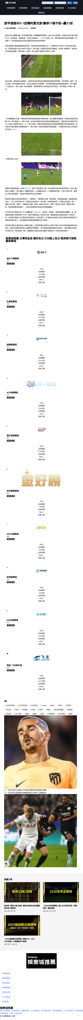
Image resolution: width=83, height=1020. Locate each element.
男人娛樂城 (72, 8)
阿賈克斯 (27, 188)
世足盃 (8, 709)
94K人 (41, 366)
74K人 (41, 512)
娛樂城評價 (60, 8)
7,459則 (41, 507)
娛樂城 (24, 709)
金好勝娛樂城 (13, 491)
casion (44, 705)
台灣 (16, 709)
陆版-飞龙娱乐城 (14, 665)
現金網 (8, 714)
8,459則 (41, 636)
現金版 (69, 709)
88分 (41, 312)
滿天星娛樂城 (13, 435)
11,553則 (41, 274)
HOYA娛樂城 (13, 534)
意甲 (40, 709)
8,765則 (42, 550)
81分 (41, 501)
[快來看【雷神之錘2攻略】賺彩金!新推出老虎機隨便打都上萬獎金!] (22, 892)
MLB (52, 705)
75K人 (41, 414)
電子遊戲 (61, 714)
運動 (34, 714)
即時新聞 (33, 28)
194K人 (41, 687)
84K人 (41, 641)
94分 (41, 403)
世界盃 (68, 705)
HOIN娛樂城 (12, 620)
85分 (41, 446)
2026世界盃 (10, 705)
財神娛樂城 (12, 577)
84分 (41, 544)
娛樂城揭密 (35, 8)
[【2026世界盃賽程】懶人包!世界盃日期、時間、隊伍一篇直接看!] (61, 892)
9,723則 (42, 317)
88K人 (41, 555)
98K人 (41, 280)
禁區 (6, 124)
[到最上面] (78, 1015)
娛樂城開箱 (48, 8)
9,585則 (41, 451)
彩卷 (33, 709)
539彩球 (34, 705)
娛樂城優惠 (23, 8)
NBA (60, 705)
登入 (69, 3)
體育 (70, 714)
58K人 (41, 598)
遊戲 (27, 714)
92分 (41, 676)
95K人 (41, 323)
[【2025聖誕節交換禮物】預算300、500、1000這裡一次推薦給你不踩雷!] (22, 925)
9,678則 (42, 593)
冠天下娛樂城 (13, 258)
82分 (41, 631)
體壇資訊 (41, 13)
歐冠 (48, 709)
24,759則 (41, 681)
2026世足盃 (22, 705)
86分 (41, 355)
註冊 (75, 3)
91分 (41, 269)
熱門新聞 (5, 1002)
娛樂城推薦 (11, 8)
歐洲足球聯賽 (58, 709)
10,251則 (41, 360)
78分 (41, 588)
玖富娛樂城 (12, 301)
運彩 (42, 714)
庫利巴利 (37, 212)
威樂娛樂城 (12, 344)
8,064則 (41, 408)
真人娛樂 (17, 714)
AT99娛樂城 (12, 392)
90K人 (41, 457)
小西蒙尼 (43, 38)
